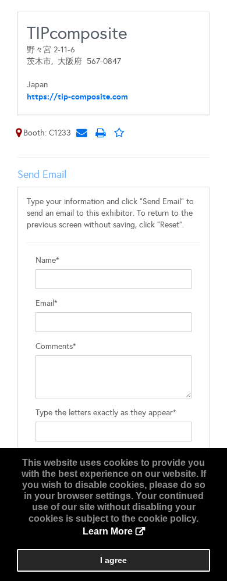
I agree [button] (113, 560)
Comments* (56, 346)
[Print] (100, 132)
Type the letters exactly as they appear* (106, 413)
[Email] (81, 132)
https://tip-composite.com (77, 96)
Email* (47, 303)
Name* (47, 260)
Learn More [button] (108, 531)
